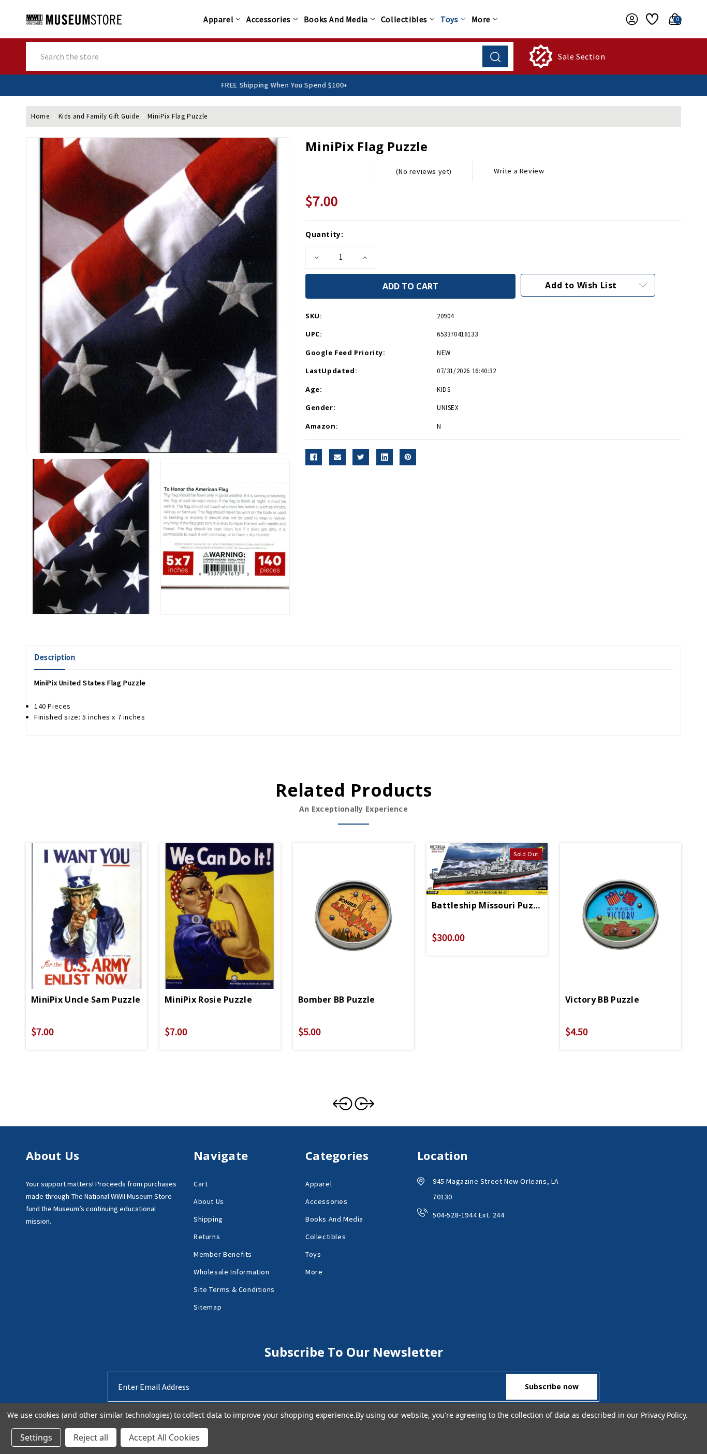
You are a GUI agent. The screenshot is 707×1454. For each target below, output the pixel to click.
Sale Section (581, 56)
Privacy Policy (663, 1415)
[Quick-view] (74, 904)
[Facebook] (313, 457)
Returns (207, 1236)
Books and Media (336, 19)
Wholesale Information (232, 1271)
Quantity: (324, 234)
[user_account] (629, 19)
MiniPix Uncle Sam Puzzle (85, 999)
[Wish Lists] (650, 19)
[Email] (337, 457)
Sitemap (208, 1307)
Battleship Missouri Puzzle (487, 905)
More (481, 19)
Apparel (218, 19)
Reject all (90, 1437)
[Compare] (98, 904)
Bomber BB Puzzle (336, 999)
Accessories (268, 19)
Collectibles (404, 19)
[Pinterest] (408, 457)
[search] (495, 56)
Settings (36, 1437)
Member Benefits (223, 1254)
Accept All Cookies (164, 1437)
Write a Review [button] (519, 170)
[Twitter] (360, 457)
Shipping (208, 1219)
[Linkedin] (384, 457)
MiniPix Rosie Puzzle (208, 999)
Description (55, 657)
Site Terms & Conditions (234, 1289)
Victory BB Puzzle (602, 999)
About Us (209, 1201)
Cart (201, 1183)
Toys (449, 19)
